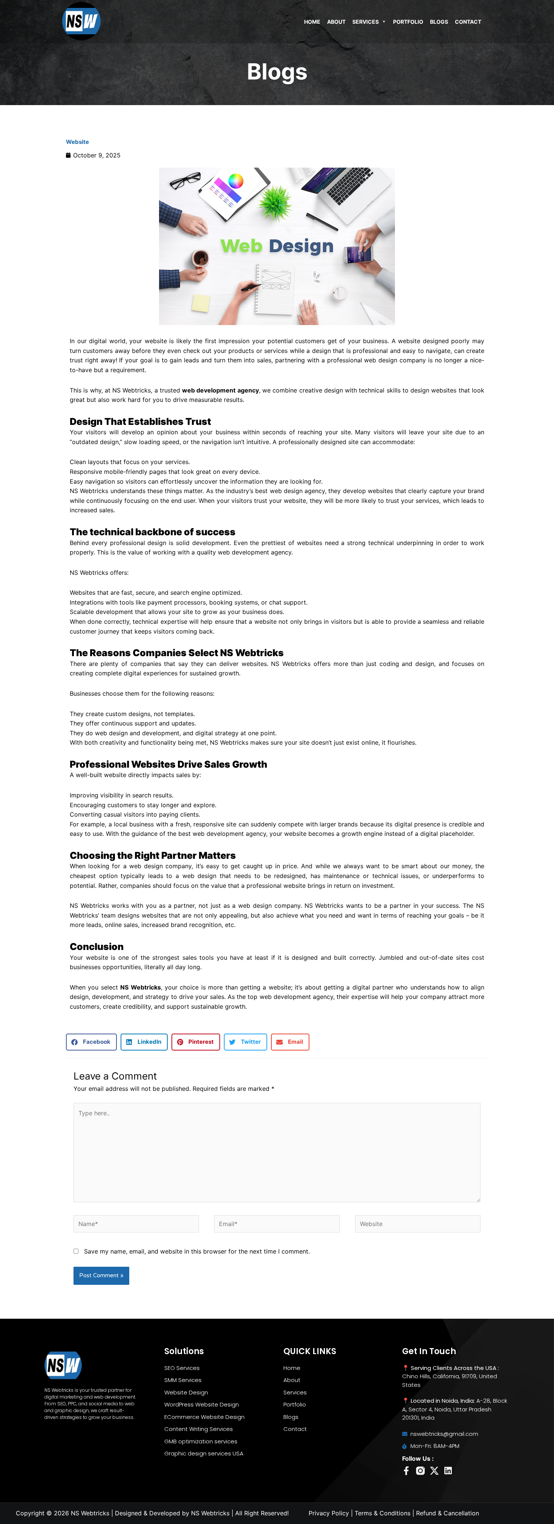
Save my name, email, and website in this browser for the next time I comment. (197, 1251)
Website (77, 141)
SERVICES (365, 21)
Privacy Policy (329, 1513)
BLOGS (439, 21)
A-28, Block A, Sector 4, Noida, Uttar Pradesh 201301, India (454, 1409)
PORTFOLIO (408, 21)
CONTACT (468, 21)
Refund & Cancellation (447, 1513)
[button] (91, 1042)
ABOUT (336, 21)
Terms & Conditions (382, 1513)
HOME (312, 21)
